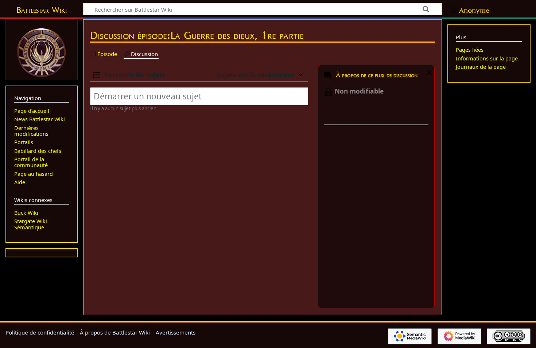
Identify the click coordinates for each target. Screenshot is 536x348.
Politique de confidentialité (39, 332)
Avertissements (175, 332)
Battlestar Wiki (41, 10)
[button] (428, 74)
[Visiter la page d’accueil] (41, 52)
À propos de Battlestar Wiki (115, 332)
